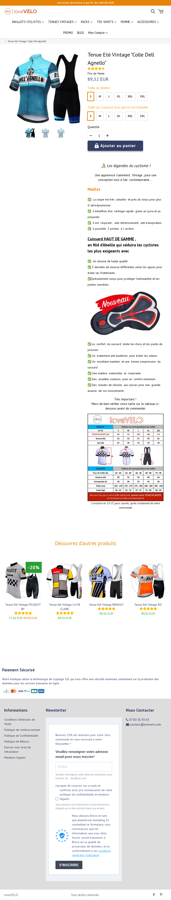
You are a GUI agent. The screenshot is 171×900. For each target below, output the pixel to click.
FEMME (126, 22)
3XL (142, 96)
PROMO (68, 33)
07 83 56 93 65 (138, 720)
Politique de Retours (16, 741)
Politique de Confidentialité (21, 735)
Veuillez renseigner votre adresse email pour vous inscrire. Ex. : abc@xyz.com (83, 776)
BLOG (80, 33)
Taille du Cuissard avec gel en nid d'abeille (118, 107)
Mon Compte (97, 33)
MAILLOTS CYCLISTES (27, 22)
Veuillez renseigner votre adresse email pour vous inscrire (81, 754)
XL (119, 96)
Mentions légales (15, 757)
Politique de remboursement (22, 730)
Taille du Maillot (99, 88)
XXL (130, 96)
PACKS (85, 22)
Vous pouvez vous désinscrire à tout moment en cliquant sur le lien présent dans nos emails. (82, 806)
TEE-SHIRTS (105, 22)
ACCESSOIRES (147, 22)
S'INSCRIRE (69, 865)
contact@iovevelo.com (145, 724)
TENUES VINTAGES (61, 22)
